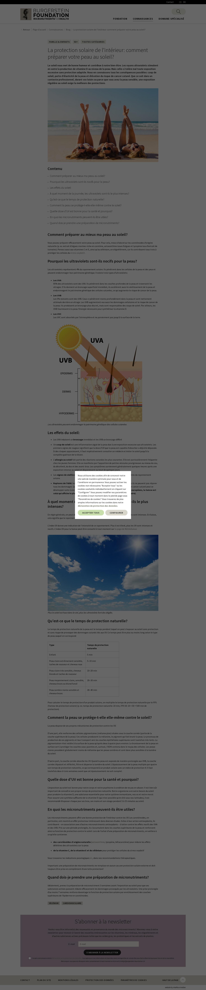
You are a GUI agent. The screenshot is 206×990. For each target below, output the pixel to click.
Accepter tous (90, 512)
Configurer (116, 512)
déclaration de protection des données (97, 505)
